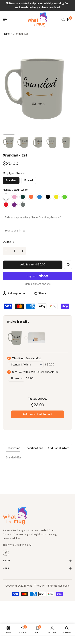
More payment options (38, 284)
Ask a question (16, 293)
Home (6, 33)
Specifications (34, 448)
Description (13, 448)
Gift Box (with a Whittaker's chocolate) (35, 372)
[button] (68, 265)
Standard (11, 180)
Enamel (28, 180)
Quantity (8, 241)
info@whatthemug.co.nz (17, 544)
